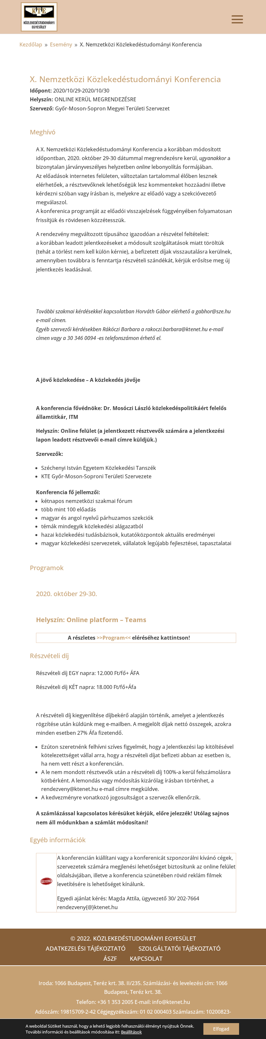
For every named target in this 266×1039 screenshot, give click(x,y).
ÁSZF (110, 958)
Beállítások (131, 1032)
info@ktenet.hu (171, 1002)
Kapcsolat (146, 958)
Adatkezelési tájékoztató (86, 948)
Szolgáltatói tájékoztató (180, 948)
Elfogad (221, 1029)
